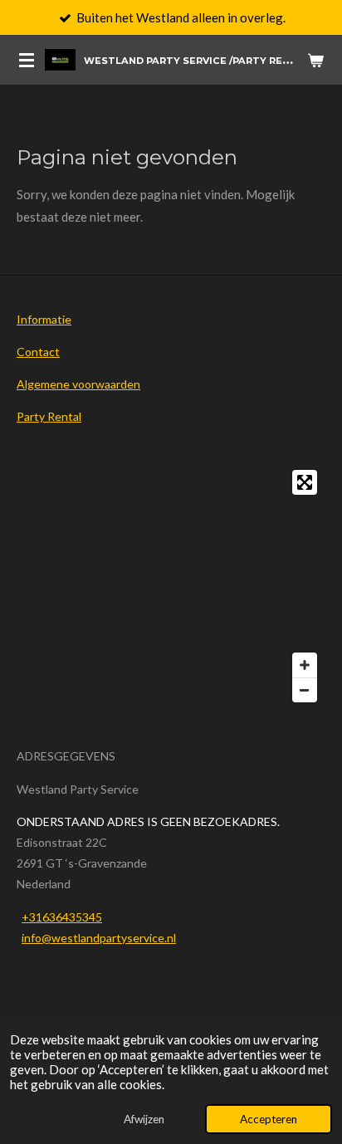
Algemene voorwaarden (78, 384)
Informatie (44, 319)
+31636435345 (62, 917)
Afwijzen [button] (144, 1119)
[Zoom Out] (304, 689)
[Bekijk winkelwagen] (315, 59)
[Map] (171, 586)
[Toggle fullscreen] (304, 482)
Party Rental (49, 416)
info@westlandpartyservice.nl (99, 938)
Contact (38, 352)
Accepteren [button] (268, 1119)
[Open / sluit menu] (26, 59)
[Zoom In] (304, 665)
